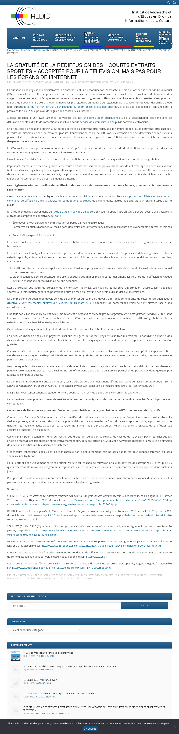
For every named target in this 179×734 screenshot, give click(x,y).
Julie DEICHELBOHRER (46, 697)
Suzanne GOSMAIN (44, 669)
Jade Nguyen (24, 82)
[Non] (174, 726)
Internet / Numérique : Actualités (71, 82)
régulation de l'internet (67, 578)
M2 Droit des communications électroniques (66, 37)
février (38, 50)
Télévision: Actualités (101, 82)
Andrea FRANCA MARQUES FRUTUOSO (53, 713)
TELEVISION (86, 578)
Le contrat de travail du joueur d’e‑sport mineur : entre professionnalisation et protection (70, 666)
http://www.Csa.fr (97, 556)
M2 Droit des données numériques (143, 37)
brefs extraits (96, 575)
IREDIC (24, 50)
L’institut (19, 37)
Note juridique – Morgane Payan (40, 679)
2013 (30, 50)
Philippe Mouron (45, 656)
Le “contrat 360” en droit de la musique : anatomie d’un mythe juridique (60, 693)
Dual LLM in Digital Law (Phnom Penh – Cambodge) (166, 38)
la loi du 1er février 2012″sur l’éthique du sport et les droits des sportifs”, (71, 106)
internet (11, 578)
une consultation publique (99, 117)
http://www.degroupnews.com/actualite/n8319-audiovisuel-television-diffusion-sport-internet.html (101, 545)
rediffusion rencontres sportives (35, 578)
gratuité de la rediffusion (148, 575)
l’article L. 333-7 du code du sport (73, 211)
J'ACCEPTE (90, 728)
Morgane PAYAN (43, 683)
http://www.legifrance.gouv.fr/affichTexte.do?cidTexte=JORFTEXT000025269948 (61, 567)
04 (44, 50)
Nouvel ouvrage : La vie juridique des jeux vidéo (48, 652)
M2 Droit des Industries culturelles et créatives (92, 37)
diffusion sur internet (121, 575)
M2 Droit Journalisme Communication (118, 37)
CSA (106, 575)
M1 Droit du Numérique (40, 37)
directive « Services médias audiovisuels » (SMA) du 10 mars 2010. (49, 303)
